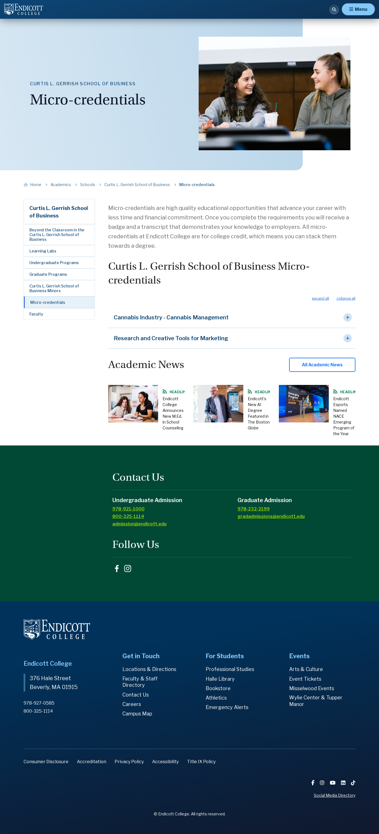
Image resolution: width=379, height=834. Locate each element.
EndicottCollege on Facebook (116, 568)
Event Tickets (305, 679)
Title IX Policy (201, 761)
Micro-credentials (47, 302)
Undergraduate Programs (54, 262)
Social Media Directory (334, 795)
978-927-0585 (39, 703)
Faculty (36, 314)
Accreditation (91, 761)
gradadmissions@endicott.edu (271, 516)
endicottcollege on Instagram (127, 568)
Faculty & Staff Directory (140, 682)
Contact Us (135, 695)
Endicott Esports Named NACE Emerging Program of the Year (343, 416)
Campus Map (137, 714)
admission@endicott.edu (139, 524)
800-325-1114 (128, 516)
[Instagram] (322, 783)
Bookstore (218, 688)
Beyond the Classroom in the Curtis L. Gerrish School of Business (56, 234)
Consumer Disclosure (46, 761)
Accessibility (165, 761)
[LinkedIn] (344, 783)
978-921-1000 (128, 509)
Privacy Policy (129, 761)
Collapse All (346, 298)
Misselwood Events (311, 688)
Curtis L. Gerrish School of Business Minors (54, 288)
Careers (131, 704)
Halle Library (220, 679)
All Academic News (322, 364)
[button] (231, 317)
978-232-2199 (253, 509)
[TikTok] (353, 783)
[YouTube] (333, 783)
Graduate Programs (48, 274)
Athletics (216, 698)
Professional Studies (230, 669)
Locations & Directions (149, 669)
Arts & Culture (306, 669)
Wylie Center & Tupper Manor (315, 701)
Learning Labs (42, 251)
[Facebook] (313, 783)
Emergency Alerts (227, 707)
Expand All (320, 298)
